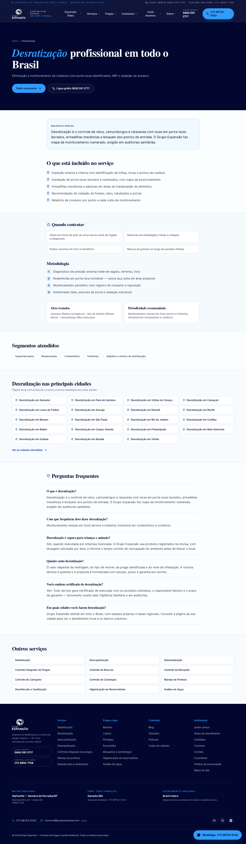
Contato (198, 751)
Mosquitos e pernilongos (117, 751)
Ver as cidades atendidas (27, 449)
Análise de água (112, 764)
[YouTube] (214, 820)
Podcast (153, 739)
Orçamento (200, 757)
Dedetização (64, 727)
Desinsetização (66, 745)
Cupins (107, 733)
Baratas (107, 727)
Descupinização (66, 739)
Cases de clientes (159, 745)
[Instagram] (223, 820)
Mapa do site (201, 770)
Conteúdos (128, 13)
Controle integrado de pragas (74, 751)
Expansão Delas (70, 13)
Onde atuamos (150, 13)
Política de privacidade (207, 764)
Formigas (108, 739)
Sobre (169, 13)
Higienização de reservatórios (120, 757)
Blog (151, 727)
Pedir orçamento (26, 88)
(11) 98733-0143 (218, 13)
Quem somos (201, 727)
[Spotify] (231, 820)
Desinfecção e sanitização (72, 764)
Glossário (154, 733)
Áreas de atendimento (207, 733)
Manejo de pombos (68, 757)
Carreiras (199, 745)
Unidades (199, 739)
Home (15, 41)
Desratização (65, 733)
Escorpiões (109, 745)
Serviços (92, 13)
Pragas (109, 13)
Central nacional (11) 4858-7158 (211, 2)
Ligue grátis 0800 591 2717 (167, 2)
